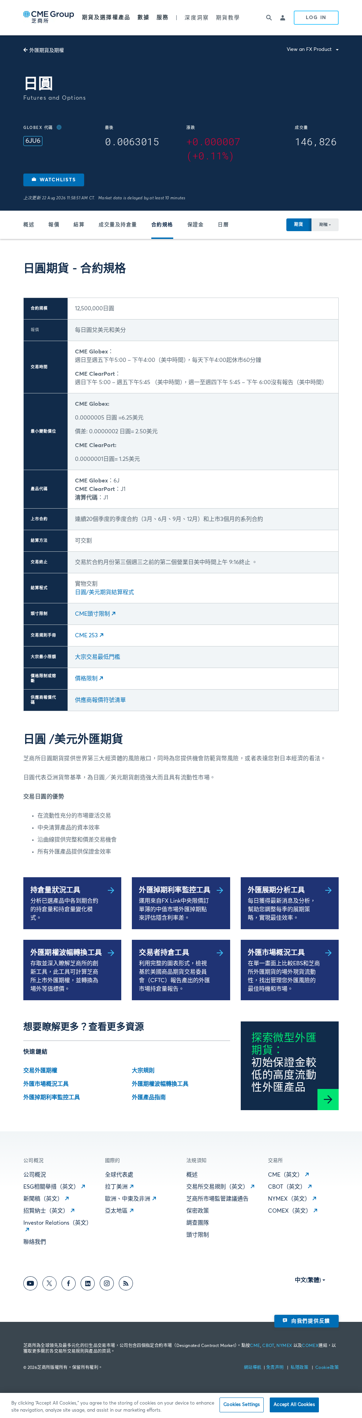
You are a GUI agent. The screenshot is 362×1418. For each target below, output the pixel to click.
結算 (79, 224)
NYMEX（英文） (289, 1199)
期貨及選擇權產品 (106, 17)
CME (255, 1346)
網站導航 (253, 1368)
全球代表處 (119, 1175)
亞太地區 (116, 1211)
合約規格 (162, 224)
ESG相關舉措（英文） (51, 1187)
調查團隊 (197, 1223)
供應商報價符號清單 (100, 700)
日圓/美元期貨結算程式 (104, 592)
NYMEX (284, 1346)
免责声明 (275, 1368)
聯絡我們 (34, 1242)
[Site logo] (49, 17)
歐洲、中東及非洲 (127, 1199)
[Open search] (269, 18)
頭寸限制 (197, 1235)
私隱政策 (300, 1368)
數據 (144, 17)
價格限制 (86, 678)
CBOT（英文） (287, 1187)
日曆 (223, 224)
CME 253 (86, 635)
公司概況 (34, 1175)
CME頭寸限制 (92, 614)
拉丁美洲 (116, 1187)
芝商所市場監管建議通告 (217, 1199)
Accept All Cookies (294, 1404)
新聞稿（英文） (43, 1199)
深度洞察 (197, 17)
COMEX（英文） (289, 1211)
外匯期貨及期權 (46, 50)
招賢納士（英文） (46, 1211)
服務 (163, 17)
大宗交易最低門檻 (97, 657)
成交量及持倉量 (118, 224)
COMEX (310, 1346)
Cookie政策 (327, 1368)
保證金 (195, 224)
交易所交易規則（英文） (217, 1187)
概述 (28, 224)
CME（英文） (285, 1175)
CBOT (268, 1346)
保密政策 (197, 1211)
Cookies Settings (241, 1404)
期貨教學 (228, 17)
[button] (53, 180)
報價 (53, 224)
